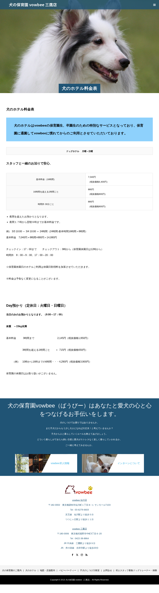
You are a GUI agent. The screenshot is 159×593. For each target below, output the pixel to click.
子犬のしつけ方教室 (90, 570)
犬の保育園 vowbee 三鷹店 (33, 4)
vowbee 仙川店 (79, 500)
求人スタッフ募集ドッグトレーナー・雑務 (136, 570)
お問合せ (107, 570)
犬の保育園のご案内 (12, 570)
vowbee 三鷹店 (79, 529)
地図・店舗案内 (47, 570)
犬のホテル (30, 570)
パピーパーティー (67, 570)
